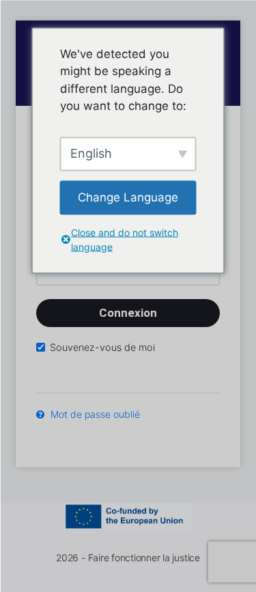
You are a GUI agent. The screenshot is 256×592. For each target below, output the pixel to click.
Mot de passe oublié (94, 414)
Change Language (128, 196)
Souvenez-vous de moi (102, 347)
